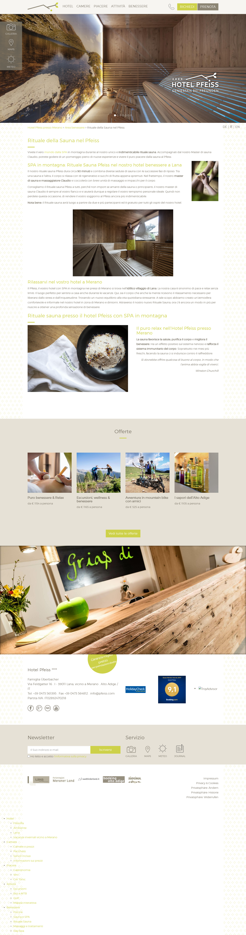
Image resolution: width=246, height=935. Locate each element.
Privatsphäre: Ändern (204, 787)
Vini (15, 874)
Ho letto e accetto (58, 756)
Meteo (162, 756)
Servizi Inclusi (22, 856)
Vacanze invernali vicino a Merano (35, 837)
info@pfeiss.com (102, 693)
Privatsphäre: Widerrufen (202, 797)
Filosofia (18, 823)
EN (237, 126)
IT (231, 126)
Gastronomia (21, 870)
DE (225, 126)
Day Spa (18, 930)
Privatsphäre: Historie (204, 792)
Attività (118, 6)
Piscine (18, 912)
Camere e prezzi (23, 846)
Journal (179, 756)
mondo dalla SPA (55, 152)
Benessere (138, 6)
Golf (16, 898)
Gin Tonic (19, 879)
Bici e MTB (20, 893)
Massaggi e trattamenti (28, 926)
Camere (83, 6)
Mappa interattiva (24, 902)
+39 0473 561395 (44, 693)
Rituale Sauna (22, 921)
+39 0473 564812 (76, 693)
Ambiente (19, 828)
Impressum (210, 778)
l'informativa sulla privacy (70, 756)
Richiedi (187, 7)
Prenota (208, 7)
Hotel (68, 6)
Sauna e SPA (21, 916)
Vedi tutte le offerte (123, 533)
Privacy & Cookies (207, 783)
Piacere (101, 6)
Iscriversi (105, 749)
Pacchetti (19, 851)
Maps (147, 756)
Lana (16, 832)
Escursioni (19, 888)
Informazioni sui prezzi (28, 860)
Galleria (131, 756)
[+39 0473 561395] (171, 7)
